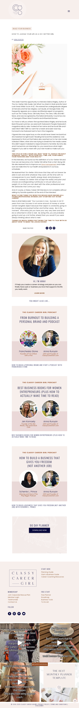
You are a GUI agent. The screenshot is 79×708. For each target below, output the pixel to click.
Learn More (39, 293)
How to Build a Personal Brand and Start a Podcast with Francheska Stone (37, 366)
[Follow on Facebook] (9, 613)
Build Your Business (22, 28)
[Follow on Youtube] (23, 613)
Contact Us (12, 602)
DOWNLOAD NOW (39, 530)
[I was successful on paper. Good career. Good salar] (20, 643)
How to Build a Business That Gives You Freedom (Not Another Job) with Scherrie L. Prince (39, 506)
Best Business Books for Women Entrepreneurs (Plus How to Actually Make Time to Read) (38, 436)
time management (48, 164)
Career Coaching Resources (52, 577)
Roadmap (45, 597)
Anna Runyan (19, 39)
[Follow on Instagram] (14, 613)
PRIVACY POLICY (43, 704)
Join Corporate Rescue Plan (19, 595)
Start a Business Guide (50, 574)
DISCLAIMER (39, 706)
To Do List (45, 602)
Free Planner (46, 595)
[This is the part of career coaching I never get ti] (20, 682)
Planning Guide (47, 572)
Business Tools (47, 599)
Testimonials (13, 599)
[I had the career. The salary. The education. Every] (59, 643)
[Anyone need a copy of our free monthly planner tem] (59, 682)
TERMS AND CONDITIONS (59, 704)
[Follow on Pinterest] (19, 613)
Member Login (13, 597)
